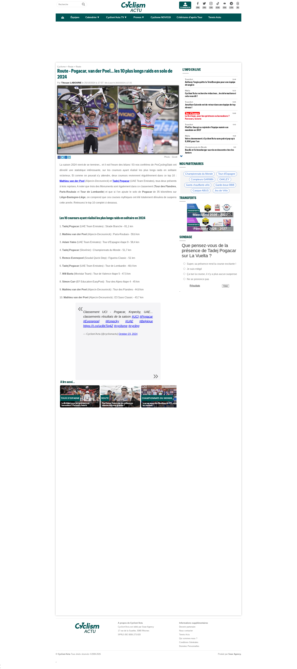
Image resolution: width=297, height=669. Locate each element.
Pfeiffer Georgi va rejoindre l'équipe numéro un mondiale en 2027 (210, 127)
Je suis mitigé (194, 269)
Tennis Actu (214, 17)
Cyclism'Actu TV (115, 17)
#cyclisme (120, 326)
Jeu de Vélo (221, 190)
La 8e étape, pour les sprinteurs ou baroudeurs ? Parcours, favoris (210, 116)
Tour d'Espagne (226, 174)
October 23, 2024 (128, 334)
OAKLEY (224, 179)
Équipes (75, 17)
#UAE (129, 321)
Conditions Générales (188, 642)
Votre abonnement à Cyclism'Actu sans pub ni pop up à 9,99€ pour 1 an (210, 139)
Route (70, 67)
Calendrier (91, 17)
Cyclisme (61, 67)
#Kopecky (112, 321)
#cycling (133, 326)
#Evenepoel (91, 321)
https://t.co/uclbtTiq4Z (98, 326)
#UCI (135, 316)
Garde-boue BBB (224, 185)
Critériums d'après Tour (189, 17)
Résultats (195, 285)
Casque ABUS (201, 190)
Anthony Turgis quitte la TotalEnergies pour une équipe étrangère (210, 82)
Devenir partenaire (187, 627)
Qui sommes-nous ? (188, 638)
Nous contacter (186, 631)
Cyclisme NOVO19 (161, 17)
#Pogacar (146, 316)
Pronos (137, 17)
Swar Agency (234, 654)
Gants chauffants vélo (198, 185)
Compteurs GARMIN (202, 179)
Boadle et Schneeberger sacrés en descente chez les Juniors (210, 150)
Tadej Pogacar (120, 181)
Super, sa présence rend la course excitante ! (211, 263)
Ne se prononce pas (198, 279)
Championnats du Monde (199, 174)
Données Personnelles (189, 646)
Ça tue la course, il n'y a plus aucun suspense (212, 274)
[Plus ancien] (181, 156)
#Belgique (146, 321)
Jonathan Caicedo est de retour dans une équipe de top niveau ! (210, 105)
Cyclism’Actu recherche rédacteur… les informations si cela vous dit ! (210, 93)
